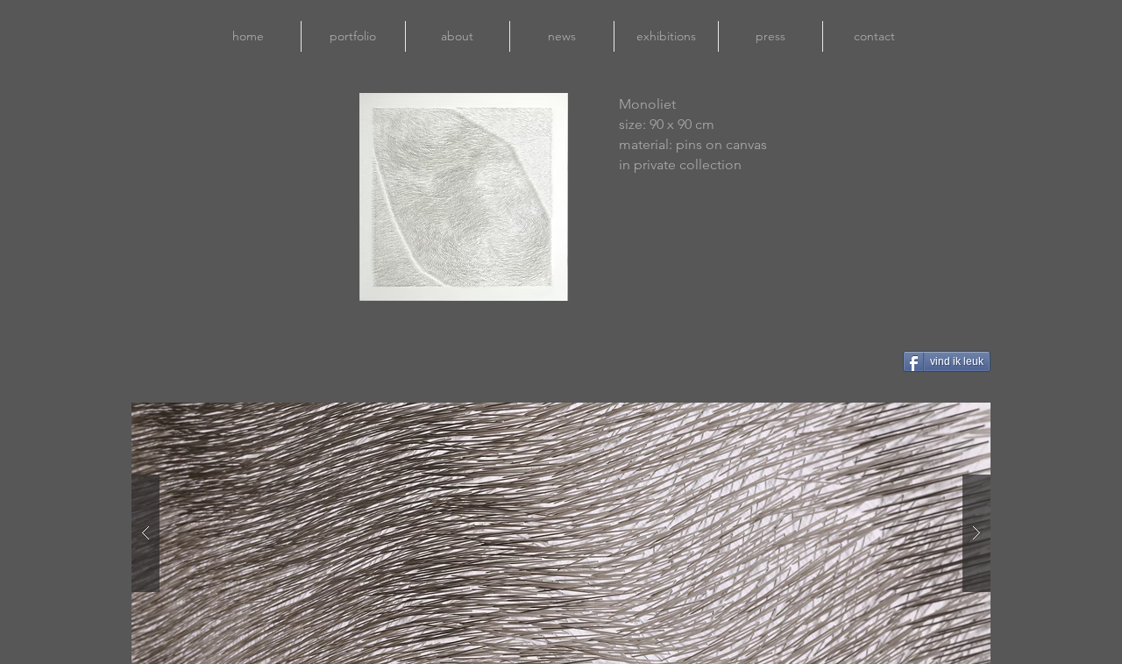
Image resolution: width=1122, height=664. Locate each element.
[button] (559, 533)
